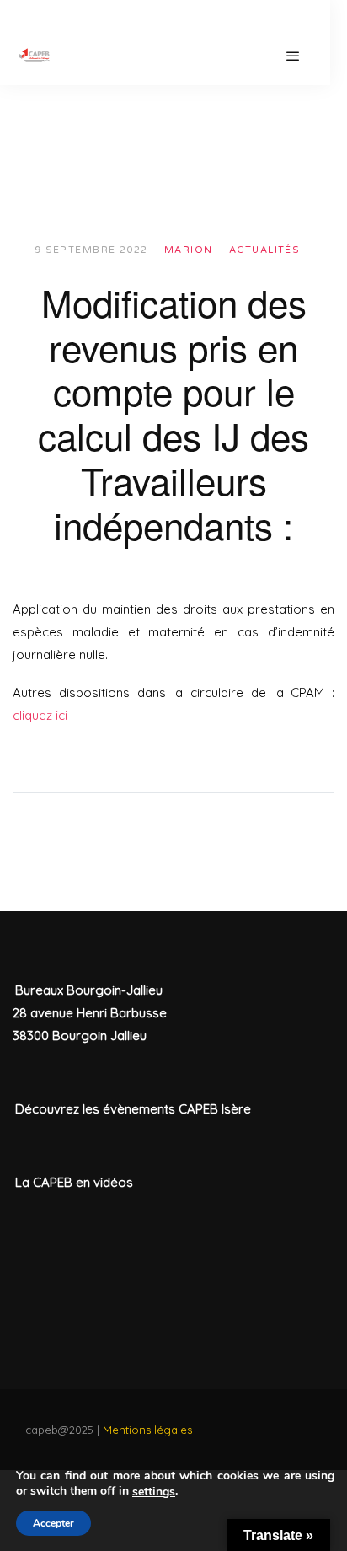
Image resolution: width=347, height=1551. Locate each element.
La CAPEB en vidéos (74, 1182)
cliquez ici (40, 715)
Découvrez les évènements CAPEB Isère (133, 1109)
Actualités (264, 249)
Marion (188, 249)
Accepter (53, 1523)
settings (153, 1492)
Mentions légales (147, 1429)
